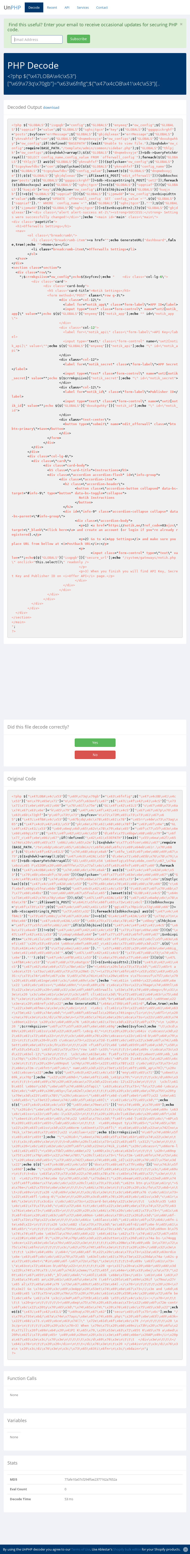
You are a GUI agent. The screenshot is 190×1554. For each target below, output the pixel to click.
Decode (34, 7)
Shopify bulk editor (127, 1549)
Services (83, 7)
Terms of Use (80, 1549)
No (95, 754)
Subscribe (78, 38)
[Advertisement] (45, 683)
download (51, 107)
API (67, 7)
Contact (102, 7)
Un (12, 7)
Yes (95, 742)
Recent (52, 7)
